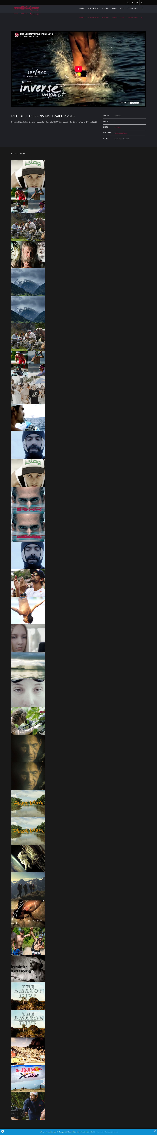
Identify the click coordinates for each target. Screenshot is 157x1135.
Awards (105, 9)
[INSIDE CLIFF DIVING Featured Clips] (28, 390)
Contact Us (132, 9)
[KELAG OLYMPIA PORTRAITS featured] (28, 200)
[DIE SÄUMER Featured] (28, 337)
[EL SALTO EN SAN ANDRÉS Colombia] (28, 500)
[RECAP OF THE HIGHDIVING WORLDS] (28, 610)
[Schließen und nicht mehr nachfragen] (155, 1132)
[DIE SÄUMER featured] (28, 227)
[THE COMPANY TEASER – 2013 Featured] (28, 858)
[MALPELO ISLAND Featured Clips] (28, 417)
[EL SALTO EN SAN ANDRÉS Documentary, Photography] (28, 528)
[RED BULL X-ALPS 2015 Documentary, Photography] (28, 1078)
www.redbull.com (121, 133)
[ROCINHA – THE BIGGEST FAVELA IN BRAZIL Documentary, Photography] (28, 1051)
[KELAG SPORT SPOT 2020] (28, 174)
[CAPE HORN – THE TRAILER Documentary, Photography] (28, 665)
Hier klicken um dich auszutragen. (105, 1132)
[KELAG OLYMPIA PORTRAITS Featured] (28, 363)
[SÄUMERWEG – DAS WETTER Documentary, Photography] (28, 309)
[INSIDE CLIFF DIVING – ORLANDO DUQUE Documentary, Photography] (28, 968)
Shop (114, 9)
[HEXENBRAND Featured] (28, 254)
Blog (122, 9)
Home (81, 9)
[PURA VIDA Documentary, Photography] (28, 831)
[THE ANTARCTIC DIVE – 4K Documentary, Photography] (28, 555)
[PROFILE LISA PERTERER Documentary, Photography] (28, 693)
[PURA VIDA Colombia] (28, 803)
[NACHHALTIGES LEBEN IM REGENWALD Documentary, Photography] (28, 721)
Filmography (93, 9)
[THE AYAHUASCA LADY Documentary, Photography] (28, 776)
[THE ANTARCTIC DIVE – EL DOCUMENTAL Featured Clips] (28, 445)
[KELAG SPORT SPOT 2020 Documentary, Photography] (28, 473)
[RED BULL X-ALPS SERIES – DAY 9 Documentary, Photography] (28, 941)
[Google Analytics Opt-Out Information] (2, 1132)
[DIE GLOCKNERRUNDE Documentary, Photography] (28, 886)
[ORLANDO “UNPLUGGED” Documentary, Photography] (28, 1106)
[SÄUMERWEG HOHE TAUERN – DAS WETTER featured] (28, 282)
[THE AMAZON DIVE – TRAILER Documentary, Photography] (28, 1024)
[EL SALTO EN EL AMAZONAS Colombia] (28, 996)
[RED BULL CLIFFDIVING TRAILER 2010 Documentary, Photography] (28, 914)
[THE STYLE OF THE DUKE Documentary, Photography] (28, 583)
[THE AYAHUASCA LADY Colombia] (28, 748)
